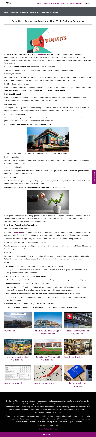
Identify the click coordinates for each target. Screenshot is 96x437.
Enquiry (49, 435)
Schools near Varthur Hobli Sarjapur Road (48, 358)
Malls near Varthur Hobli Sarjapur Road (18, 358)
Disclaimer (54, 429)
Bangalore (14, 12)
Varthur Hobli (10, 331)
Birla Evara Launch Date (45, 383)
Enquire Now (94, 177)
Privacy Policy (43, 429)
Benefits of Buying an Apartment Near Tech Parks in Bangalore (59, 3)
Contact (87, 3)
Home (32, 3)
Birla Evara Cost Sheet (14, 383)
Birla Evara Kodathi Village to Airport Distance (47, 332)
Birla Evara (17, 232)
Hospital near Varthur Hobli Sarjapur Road (78, 332)
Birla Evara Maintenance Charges (78, 384)
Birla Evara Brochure (74, 357)
